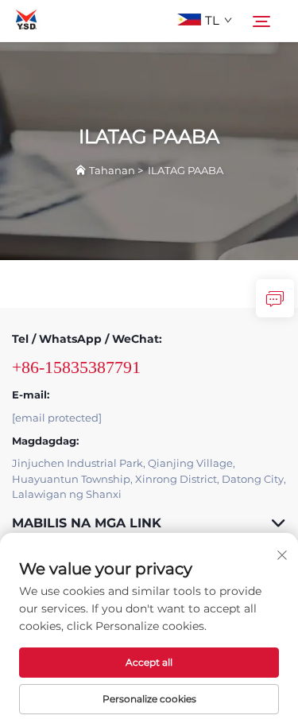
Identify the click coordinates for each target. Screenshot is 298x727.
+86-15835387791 (76, 367)
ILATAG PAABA (185, 170)
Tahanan (112, 170)
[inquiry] (275, 298)
